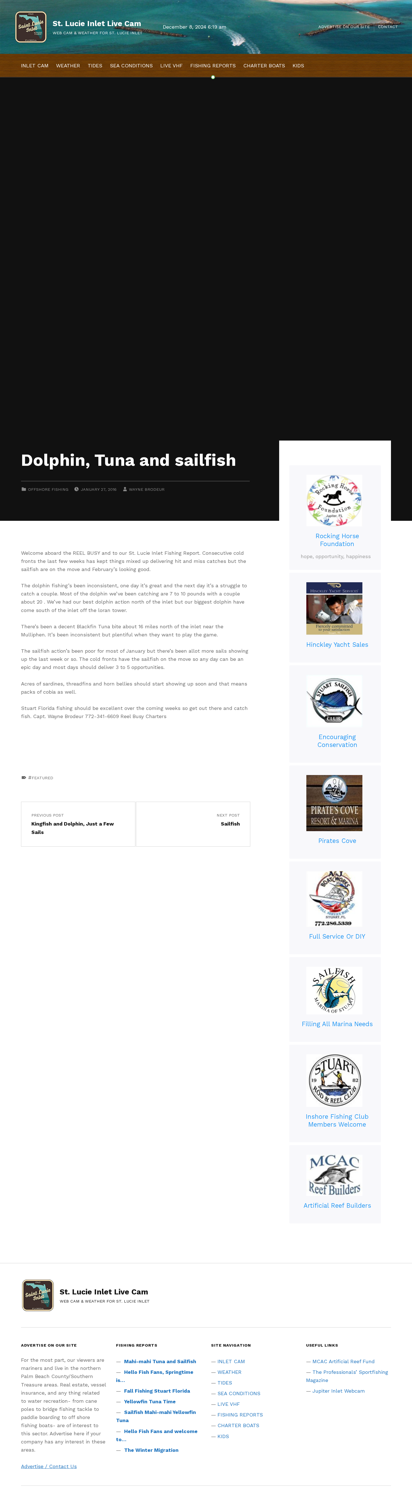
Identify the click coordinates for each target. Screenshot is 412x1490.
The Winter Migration (151, 1450)
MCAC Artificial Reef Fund (344, 1361)
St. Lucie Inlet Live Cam (97, 23)
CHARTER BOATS (264, 65)
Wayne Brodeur (147, 489)
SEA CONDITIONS (131, 65)
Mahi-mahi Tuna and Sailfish (160, 1361)
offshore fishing (48, 489)
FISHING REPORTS (213, 65)
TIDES (95, 65)
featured (42, 778)
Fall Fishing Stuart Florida (157, 1391)
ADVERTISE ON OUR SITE (344, 26)
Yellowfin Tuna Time (150, 1401)
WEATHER (68, 65)
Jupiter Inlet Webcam (339, 1391)
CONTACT (388, 26)
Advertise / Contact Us (49, 1466)
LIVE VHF (171, 65)
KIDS (298, 65)
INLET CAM (34, 65)
